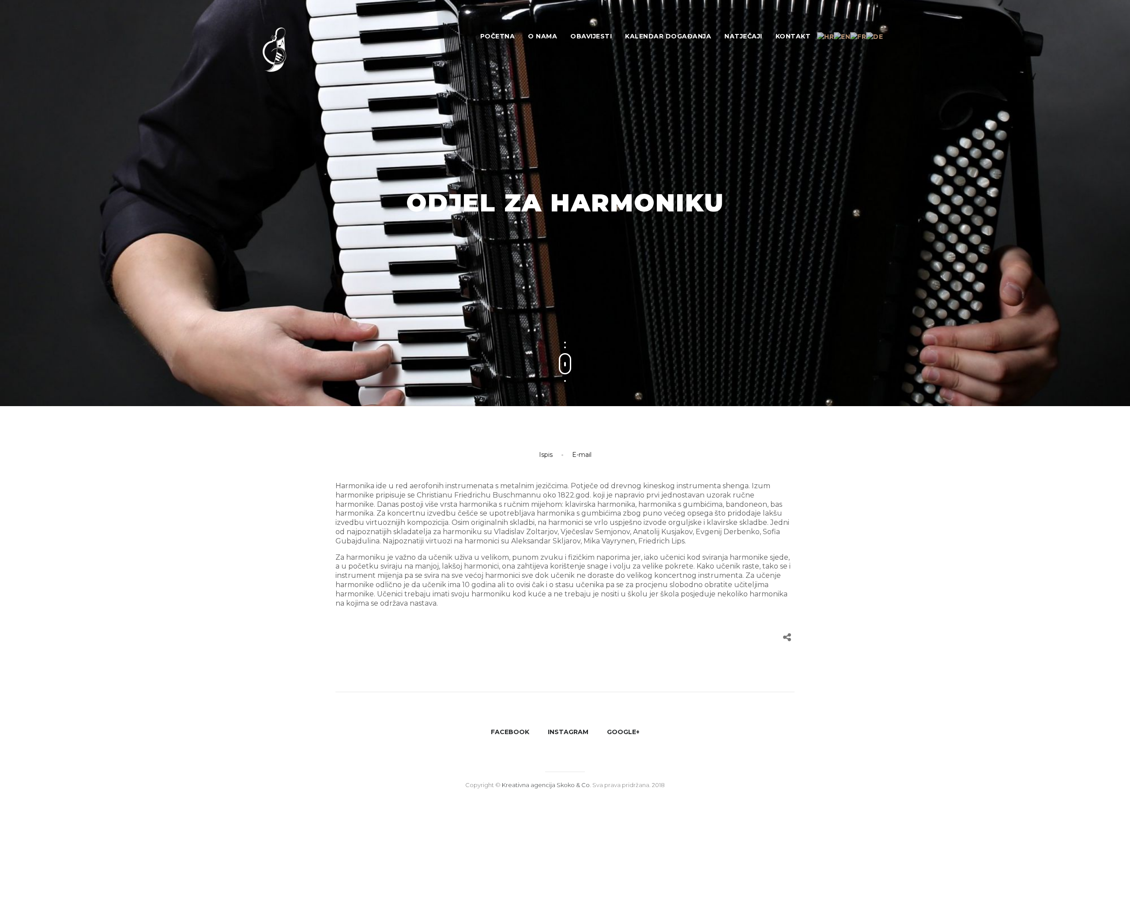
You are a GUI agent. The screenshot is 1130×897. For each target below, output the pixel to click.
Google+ (623, 732)
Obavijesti (591, 36)
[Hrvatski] (825, 36)
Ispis (546, 455)
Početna (497, 36)
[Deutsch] (874, 36)
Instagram (568, 732)
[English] (842, 36)
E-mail (581, 455)
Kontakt (793, 36)
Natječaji (743, 36)
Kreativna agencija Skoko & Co (546, 784)
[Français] (858, 36)
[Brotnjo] (282, 52)
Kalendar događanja (668, 36)
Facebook (510, 732)
